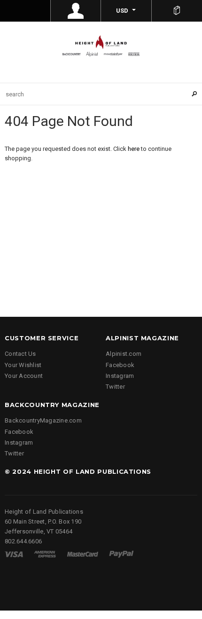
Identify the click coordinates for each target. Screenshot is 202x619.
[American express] (45, 553)
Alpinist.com (123, 353)
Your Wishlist (23, 364)
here (134, 148)
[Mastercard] (82, 553)
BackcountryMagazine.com (43, 420)
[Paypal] (121, 553)
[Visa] (14, 553)
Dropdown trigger (76, 11)
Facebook (120, 364)
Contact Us (20, 353)
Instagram (120, 375)
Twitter (115, 386)
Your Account (24, 375)
